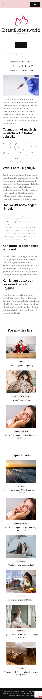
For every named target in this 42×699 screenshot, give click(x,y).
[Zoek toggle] (35, 4)
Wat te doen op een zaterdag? (21, 565)
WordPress (20, 696)
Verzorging (24, 396)
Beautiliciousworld (21, 30)
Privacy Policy (29, 696)
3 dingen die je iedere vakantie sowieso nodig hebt (21, 673)
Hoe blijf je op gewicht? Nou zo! (21, 600)
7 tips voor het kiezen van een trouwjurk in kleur (21, 635)
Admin (13, 70)
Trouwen (21, 630)
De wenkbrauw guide (21, 400)
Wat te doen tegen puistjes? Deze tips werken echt (21, 528)
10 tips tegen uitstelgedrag (21, 365)
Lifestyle (21, 561)
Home (3, 54)
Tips (29, 62)
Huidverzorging (13, 54)
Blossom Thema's (28, 693)
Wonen (21, 486)
